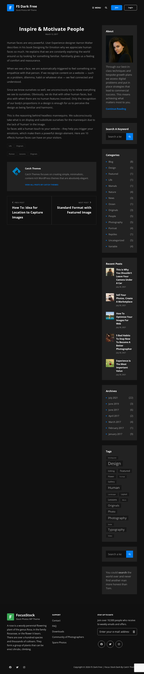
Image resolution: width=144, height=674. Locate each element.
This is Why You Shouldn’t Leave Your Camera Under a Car (124, 276)
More (124, 500)
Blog (111, 161)
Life (10, 146)
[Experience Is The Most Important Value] (110, 362)
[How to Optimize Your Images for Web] (110, 315)
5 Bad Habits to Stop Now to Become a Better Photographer (124, 342)
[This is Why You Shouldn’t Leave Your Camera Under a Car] (110, 271)
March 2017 (115, 422)
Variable (113, 246)
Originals (19, 146)
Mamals (113, 185)
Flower (111, 476)
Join (116, 7)
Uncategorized (116, 240)
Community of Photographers (68, 637)
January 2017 (115, 434)
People (112, 216)
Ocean (112, 204)
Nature (112, 192)
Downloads (58, 631)
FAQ (54, 626)
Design (112, 167)
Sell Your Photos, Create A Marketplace (124, 298)
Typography (116, 530)
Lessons (22, 154)
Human (12, 154)
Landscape (112, 494)
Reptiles (113, 234)
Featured (113, 173)
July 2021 (113, 397)
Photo (111, 511)
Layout (124, 494)
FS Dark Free (26, 6)
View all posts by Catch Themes (41, 184)
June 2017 (114, 409)
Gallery (111, 481)
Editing (111, 471)
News (111, 198)
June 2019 (114, 403)
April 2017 (114, 415)
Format (122, 477)
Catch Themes (130, 667)
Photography (115, 222)
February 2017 (116, 428)
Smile (110, 524)
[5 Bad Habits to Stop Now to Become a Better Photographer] (110, 337)
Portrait (113, 228)
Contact (56, 620)
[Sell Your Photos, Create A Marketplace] (110, 297)
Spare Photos (59, 642)
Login (130, 7)
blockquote (112, 458)
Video (110, 536)
